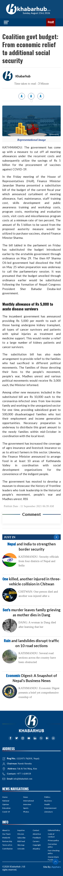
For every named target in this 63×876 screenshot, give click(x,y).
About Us (6, 830)
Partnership (7, 841)
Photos (26, 812)
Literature (48, 812)
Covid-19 (6, 812)
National (5, 801)
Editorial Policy (54, 830)
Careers (36, 841)
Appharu (56, 866)
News (25, 797)
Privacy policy (53, 840)
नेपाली (51, 22)
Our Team (6, 834)
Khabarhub (22, 76)
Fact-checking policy (53, 851)
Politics (47, 797)
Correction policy (52, 845)
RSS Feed (21, 841)
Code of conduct (51, 835)
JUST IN (9, 537)
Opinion (5, 804)
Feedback (37, 837)
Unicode (20, 849)
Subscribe (21, 837)
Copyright (37, 845)
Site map (20, 845)
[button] (55, 862)
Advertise (37, 834)
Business (48, 801)
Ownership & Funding (53, 858)
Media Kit (6, 837)
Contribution (7, 849)
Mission (20, 834)
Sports (25, 808)
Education (6, 808)
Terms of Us (7, 845)
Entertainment (50, 808)
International (28, 801)
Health (47, 804)
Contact (36, 830)
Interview (27, 804)
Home (4, 797)
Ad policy (36, 849)
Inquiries (21, 830)
